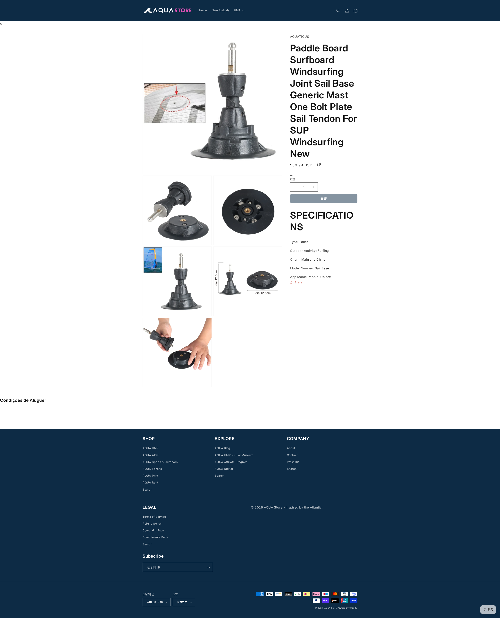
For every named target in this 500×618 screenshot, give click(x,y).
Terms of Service (154, 516)
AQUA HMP (151, 448)
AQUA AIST (151, 455)
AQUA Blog (222, 448)
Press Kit (293, 462)
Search (147, 489)
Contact (292, 455)
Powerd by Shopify (347, 608)
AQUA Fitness (152, 468)
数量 (292, 179)
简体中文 (182, 602)
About (291, 448)
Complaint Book (153, 530)
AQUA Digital (224, 468)
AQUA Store (330, 608)
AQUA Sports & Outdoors (160, 462)
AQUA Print (150, 475)
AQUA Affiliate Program (231, 462)
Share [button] (299, 282)
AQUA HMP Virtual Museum (234, 455)
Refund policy (152, 523)
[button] (239, 10)
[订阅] (208, 567)
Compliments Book (155, 537)
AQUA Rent (150, 482)
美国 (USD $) (155, 602)
